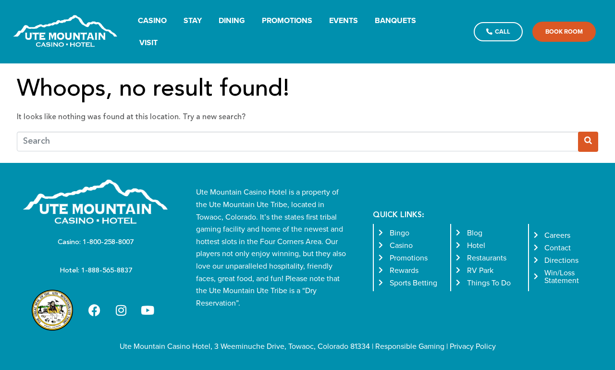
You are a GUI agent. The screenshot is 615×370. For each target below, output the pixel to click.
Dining (232, 20)
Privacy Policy (473, 346)
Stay (193, 20)
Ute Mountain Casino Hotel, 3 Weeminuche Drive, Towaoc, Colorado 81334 (245, 346)
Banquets (395, 20)
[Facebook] (95, 310)
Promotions (287, 20)
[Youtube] (147, 310)
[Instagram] (121, 310)
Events (343, 20)
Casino (152, 20)
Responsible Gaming (409, 346)
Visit (148, 42)
